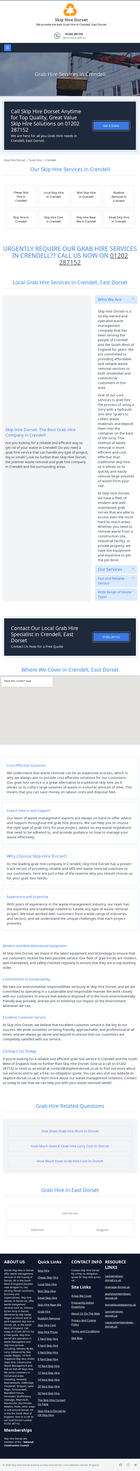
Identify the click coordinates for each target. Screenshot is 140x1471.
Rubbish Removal (49, 1318)
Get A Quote (111, 126)
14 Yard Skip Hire (49, 1380)
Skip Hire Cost (47, 1325)
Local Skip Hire (47, 1284)
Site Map (77, 1338)
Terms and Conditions (85, 1331)
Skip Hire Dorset (71, 19)
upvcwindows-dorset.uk (114, 1314)
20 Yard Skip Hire (49, 1386)
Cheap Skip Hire (48, 1277)
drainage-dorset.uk (117, 1287)
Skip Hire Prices (48, 1332)
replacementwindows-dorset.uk (119, 1324)
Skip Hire (43, 1271)
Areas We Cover (81, 1296)
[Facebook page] (120, 1465)
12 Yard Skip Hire (49, 1373)
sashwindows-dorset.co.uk (114, 1278)
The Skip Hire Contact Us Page (52, 1402)
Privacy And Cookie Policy (83, 1322)
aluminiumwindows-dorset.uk (118, 1296)
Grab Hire (44, 1311)
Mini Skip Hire (47, 1291)
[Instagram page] (128, 1465)
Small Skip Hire (47, 1298)
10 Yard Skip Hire (49, 1366)
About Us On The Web (85, 1313)
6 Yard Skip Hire (48, 1352)
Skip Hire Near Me (49, 1305)
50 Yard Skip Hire (49, 1393)
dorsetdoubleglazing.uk (120, 1305)
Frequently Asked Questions (82, 1305)
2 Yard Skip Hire (48, 1339)
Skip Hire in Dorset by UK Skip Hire (52, 1413)
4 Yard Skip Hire (48, 1346)
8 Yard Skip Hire (48, 1359)
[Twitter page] (135, 1465)
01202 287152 (111, 637)
